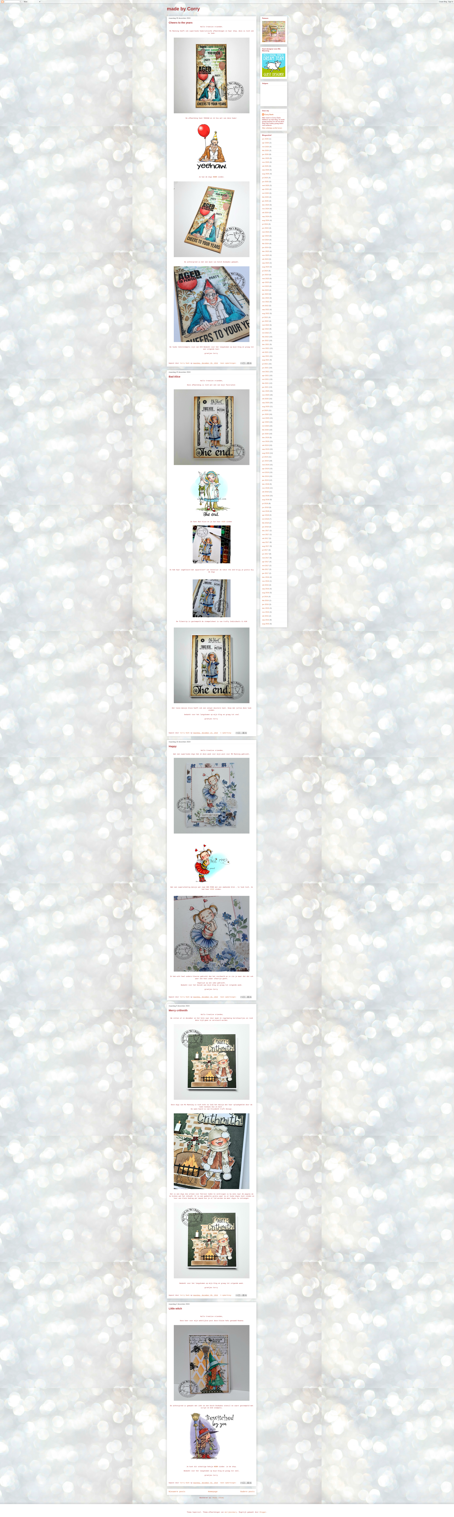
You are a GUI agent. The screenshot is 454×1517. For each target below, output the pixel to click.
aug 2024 (265, 220)
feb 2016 (265, 600)
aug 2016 (265, 593)
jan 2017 (265, 573)
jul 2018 (265, 503)
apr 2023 (265, 282)
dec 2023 (265, 251)
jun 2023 (265, 275)
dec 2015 (265, 608)
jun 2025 (265, 181)
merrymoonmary (231, 1512)
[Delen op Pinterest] (250, 363)
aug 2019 (265, 453)
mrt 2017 (265, 565)
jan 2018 (265, 527)
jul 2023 (265, 271)
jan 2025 (265, 201)
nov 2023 (265, 255)
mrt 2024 (265, 240)
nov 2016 (265, 581)
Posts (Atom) (218, 1498)
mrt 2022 (265, 333)
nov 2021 (265, 348)
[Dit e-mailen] (241, 363)
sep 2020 (265, 403)
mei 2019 (265, 465)
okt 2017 (265, 538)
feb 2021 (265, 383)
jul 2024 (265, 224)
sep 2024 (265, 216)
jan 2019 (265, 480)
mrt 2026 (265, 147)
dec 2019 (265, 437)
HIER (215, 177)
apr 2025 (265, 189)
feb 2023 (265, 290)
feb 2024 (265, 243)
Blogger (263, 1512)
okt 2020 (265, 399)
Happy (173, 746)
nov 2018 (265, 488)
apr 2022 (265, 329)
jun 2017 (265, 554)
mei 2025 (265, 185)
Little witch (175, 1308)
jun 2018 (265, 507)
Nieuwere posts (177, 1492)
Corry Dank (268, 114)
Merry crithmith (178, 1010)
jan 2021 (265, 387)
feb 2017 (265, 569)
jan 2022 (265, 340)
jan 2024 (265, 247)
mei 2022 (265, 325)
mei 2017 (265, 558)
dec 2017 (265, 530)
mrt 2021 (265, 379)
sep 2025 (265, 170)
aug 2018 (265, 500)
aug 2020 (265, 406)
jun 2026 (265, 139)
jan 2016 (265, 604)
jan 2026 (265, 154)
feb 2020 (265, 430)
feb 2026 (265, 150)
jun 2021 (265, 368)
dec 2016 (265, 577)
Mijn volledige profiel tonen (272, 128)
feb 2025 (265, 197)
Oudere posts (247, 1492)
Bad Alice (174, 376)
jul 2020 (265, 410)
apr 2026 (265, 143)
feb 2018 (265, 523)
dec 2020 (265, 391)
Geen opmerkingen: (228, 363)
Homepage (213, 1492)
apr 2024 (265, 236)
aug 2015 (265, 624)
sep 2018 (265, 496)
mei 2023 (265, 278)
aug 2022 (265, 313)
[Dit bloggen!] (244, 363)
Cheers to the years (180, 22)
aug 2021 (265, 360)
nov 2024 (265, 209)
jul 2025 (265, 178)
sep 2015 (265, 620)
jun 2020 (265, 414)
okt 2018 (265, 492)
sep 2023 (265, 263)
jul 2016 (265, 596)
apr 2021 (265, 375)
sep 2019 (265, 449)
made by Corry (183, 8)
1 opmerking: (226, 733)
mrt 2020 (265, 426)
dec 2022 (265, 298)
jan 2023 (265, 294)
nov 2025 (265, 162)
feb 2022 (265, 337)
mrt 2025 (265, 193)
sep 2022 (265, 309)
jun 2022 (265, 321)
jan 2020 (265, 434)
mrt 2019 (265, 472)
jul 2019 (265, 457)
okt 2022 (265, 306)
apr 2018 (265, 515)
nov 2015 (265, 612)
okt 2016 (265, 585)
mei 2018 (265, 511)
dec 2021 (265, 344)
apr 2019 (265, 469)
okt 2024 (265, 212)
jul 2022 (265, 317)
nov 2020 (265, 395)
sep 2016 (265, 589)
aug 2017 (265, 546)
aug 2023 (265, 267)
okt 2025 (265, 166)
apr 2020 (265, 422)
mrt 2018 (265, 519)
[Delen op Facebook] (248, 363)
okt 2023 (265, 259)
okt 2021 (265, 352)
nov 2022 (265, 302)
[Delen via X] (246, 363)
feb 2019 (265, 476)
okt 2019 (265, 445)
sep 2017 (265, 542)
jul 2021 (265, 364)
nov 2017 (265, 534)
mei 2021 (265, 372)
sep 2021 (265, 356)
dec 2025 (265, 158)
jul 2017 (265, 550)
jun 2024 (265, 228)
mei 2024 (265, 232)
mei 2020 (265, 418)
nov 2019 (265, 441)
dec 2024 (265, 205)
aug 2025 (265, 174)
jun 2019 (265, 461)
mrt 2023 (265, 286)
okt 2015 (265, 616)
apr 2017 (265, 562)
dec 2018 (265, 484)
